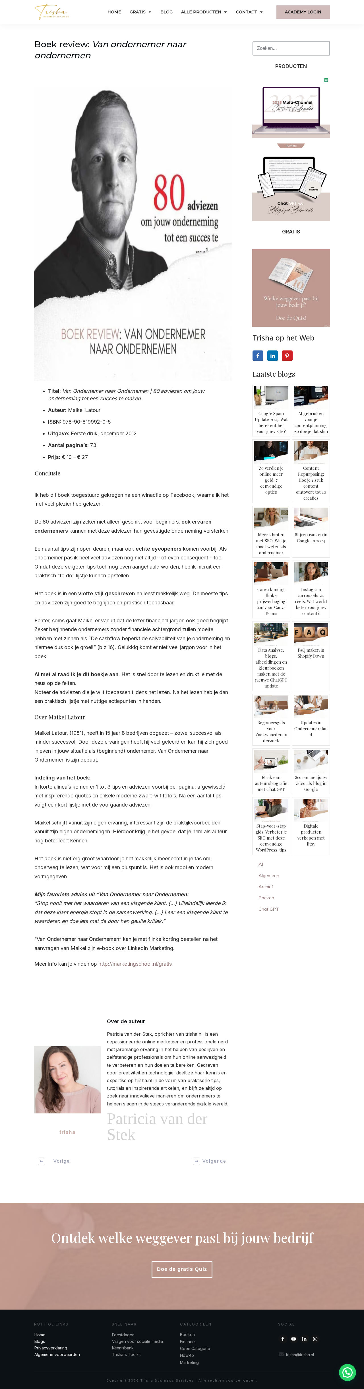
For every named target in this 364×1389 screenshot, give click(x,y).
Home (40, 1334)
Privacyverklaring (50, 1347)
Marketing (189, 1362)
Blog (38, 1341)
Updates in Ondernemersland (311, 728)
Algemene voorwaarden (57, 1354)
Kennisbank (123, 1347)
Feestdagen (123, 1334)
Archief (265, 886)
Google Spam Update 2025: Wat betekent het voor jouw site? (271, 422)
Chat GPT (268, 909)
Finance (187, 1341)
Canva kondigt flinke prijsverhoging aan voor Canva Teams (271, 601)
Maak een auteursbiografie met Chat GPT (271, 783)
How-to (187, 1355)
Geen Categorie (195, 1348)
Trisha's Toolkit (126, 1354)
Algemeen (268, 875)
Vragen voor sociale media (137, 1341)
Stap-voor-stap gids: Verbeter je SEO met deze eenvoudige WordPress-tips (271, 838)
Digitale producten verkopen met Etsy (311, 835)
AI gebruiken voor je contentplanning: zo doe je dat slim (311, 422)
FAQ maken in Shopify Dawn (311, 653)
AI (260, 864)
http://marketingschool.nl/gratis (135, 964)
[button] (347, 1372)
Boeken (266, 897)
